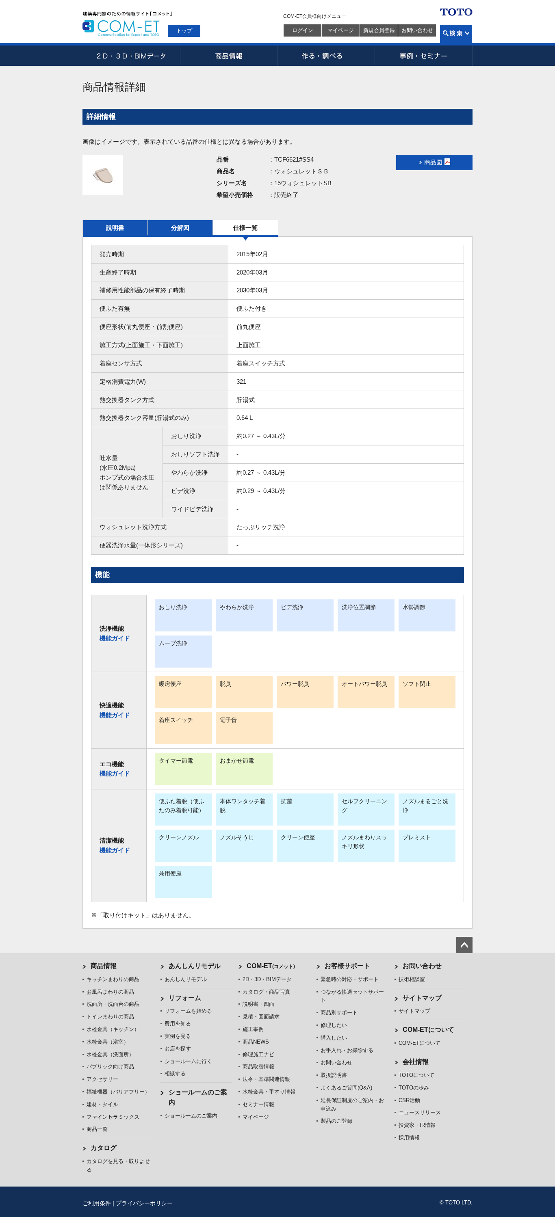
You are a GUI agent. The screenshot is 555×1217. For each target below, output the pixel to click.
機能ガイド (115, 638)
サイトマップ (422, 997)
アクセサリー (102, 1079)
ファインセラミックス (113, 1117)
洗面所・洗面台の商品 (113, 1004)
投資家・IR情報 (417, 1125)
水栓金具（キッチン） (113, 1029)
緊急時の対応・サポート (350, 979)
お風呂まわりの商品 (110, 992)
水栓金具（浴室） (108, 1042)
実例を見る (178, 1036)
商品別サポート (339, 1012)
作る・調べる (326, 55)
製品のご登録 (336, 1121)
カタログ (104, 1147)
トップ (184, 31)
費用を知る (178, 1023)
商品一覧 (97, 1129)
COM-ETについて (428, 1029)
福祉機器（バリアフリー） (118, 1092)
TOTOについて (416, 1075)
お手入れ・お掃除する (347, 1050)
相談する (175, 1073)
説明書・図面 (258, 1004)
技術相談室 (412, 979)
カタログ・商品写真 (266, 992)
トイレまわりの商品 (110, 1017)
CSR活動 (409, 1100)
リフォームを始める (188, 1011)
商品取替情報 (258, 1067)
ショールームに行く (188, 1061)
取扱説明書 (334, 1075)
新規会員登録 (379, 30)
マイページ (340, 30)
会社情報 (416, 1061)
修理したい (334, 1025)
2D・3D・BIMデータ (131, 55)
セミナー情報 (258, 1104)
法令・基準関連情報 (266, 1079)
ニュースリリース (420, 1112)
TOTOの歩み (414, 1088)
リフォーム (185, 997)
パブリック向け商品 (110, 1067)
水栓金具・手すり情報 (269, 1092)
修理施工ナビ (258, 1054)
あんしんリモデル (195, 965)
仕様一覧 (245, 227)
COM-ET (271, 965)
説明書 (115, 227)
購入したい (334, 1038)
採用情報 (409, 1138)
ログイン (302, 30)
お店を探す (178, 1049)
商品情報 (229, 55)
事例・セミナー (424, 55)
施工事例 (253, 1029)
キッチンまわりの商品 (113, 979)
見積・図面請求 (261, 1017)
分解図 (180, 227)
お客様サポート (347, 965)
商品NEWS (256, 1042)
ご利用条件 (96, 1203)
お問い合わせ (417, 30)
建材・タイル (102, 1104)
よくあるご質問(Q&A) (346, 1088)
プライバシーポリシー (144, 1203)
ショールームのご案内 (191, 1116)
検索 (456, 34)
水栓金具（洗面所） (110, 1054)
